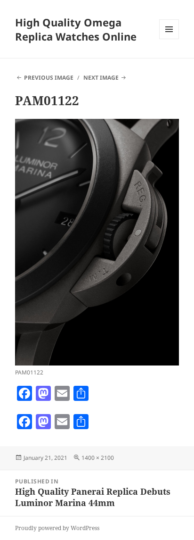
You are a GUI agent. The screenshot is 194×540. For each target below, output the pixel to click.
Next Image (101, 78)
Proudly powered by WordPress (57, 528)
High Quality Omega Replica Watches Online (76, 29)
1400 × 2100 (97, 458)
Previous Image (48, 78)
